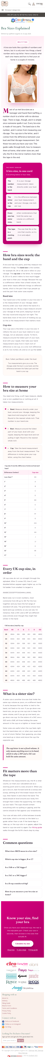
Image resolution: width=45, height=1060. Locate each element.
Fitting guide (33, 950)
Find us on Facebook (12, 1021)
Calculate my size (22, 944)
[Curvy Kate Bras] (22, 964)
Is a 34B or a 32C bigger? (16, 867)
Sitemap (31, 1050)
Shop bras (11, 950)
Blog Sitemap (23, 1053)
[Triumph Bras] (28, 988)
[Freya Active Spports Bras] (33, 970)
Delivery (4, 1001)
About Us (5, 998)
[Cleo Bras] (11, 964)
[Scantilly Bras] (22, 982)
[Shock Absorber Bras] (33, 982)
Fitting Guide (6, 1003)
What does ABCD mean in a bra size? (21, 851)
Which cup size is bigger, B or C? (19, 859)
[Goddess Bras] (11, 976)
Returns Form (6, 1006)
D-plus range (21, 950)
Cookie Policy (6, 1013)
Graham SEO (33, 1056)
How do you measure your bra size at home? (21, 893)
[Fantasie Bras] (11, 970)
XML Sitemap (39, 1050)
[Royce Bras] (11, 982)
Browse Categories (12, 10)
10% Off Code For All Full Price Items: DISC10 (22, 15)
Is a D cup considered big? (16, 883)
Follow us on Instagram (13, 1024)
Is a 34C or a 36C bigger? (16, 875)
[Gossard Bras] (22, 976)
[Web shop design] (15, 1055)
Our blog (8, 1027)
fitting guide (37, 827)
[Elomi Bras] (33, 964)
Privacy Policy (6, 1011)
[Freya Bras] (22, 970)
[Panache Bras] (33, 976)
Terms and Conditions (9, 1008)
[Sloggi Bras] (17, 988)
